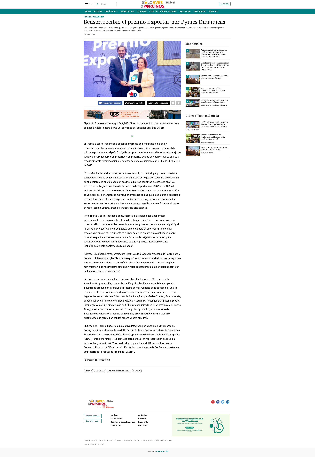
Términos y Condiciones (112, 440)
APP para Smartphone (164, 440)
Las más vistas (92, 421)
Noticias (98, 11)
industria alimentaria (119, 371)
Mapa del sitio (147, 440)
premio (88, 371)
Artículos (111, 11)
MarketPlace (127, 11)
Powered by (157, 451)
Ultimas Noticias (92, 416)
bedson (136, 371)
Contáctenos (88, 440)
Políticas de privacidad (132, 440)
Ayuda (98, 440)
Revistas (141, 11)
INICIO (88, 11)
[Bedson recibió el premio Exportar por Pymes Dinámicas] (132, 69)
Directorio (185, 11)
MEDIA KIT (213, 11)
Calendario (199, 11)
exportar (100, 371)
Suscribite (225, 4)
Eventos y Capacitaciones (163, 11)
